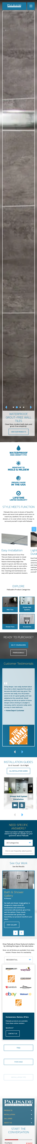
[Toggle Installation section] (31, 1114)
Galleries (8, 1118)
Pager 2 (16, 407)
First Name (8, 1143)
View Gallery (12, 925)
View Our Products (18, 432)
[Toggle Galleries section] (31, 1118)
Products (8, 1110)
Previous (6, 407)
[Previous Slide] (15, 932)
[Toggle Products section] (31, 1110)
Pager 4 (23, 407)
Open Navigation (31, 6)
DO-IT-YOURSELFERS (18, 645)
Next (31, 407)
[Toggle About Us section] (31, 1122)
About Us (8, 1122)
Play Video (15, 805)
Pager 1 (13, 407)
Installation (9, 1114)
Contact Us (12, 1033)
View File (22, 805)
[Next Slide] (21, 932)
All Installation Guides (18, 771)
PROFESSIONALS (18, 652)
